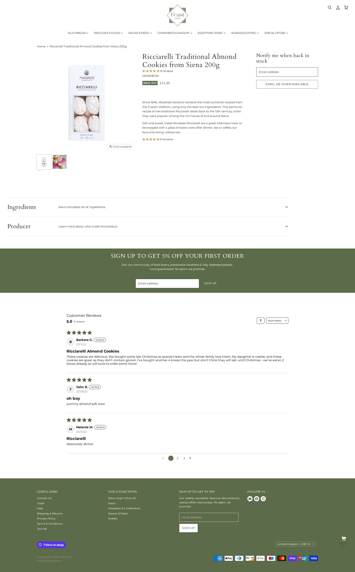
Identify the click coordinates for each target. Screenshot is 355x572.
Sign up (210, 283)
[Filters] (261, 320)
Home (41, 46)
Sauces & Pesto (118, 513)
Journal (42, 528)
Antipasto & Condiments (124, 508)
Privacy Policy (46, 518)
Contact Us (44, 498)
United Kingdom (294, 544)
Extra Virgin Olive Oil (122, 498)
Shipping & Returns (49, 513)
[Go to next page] (191, 458)
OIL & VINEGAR (77, 33)
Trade (40, 503)
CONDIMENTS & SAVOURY (174, 33)
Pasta (112, 503)
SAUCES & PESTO (139, 33)
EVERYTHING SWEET (211, 33)
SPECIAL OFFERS (275, 33)
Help (40, 508)
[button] (151, 71)
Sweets (113, 518)
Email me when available (287, 84)
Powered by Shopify (49, 560)
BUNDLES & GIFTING (244, 33)
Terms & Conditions (50, 523)
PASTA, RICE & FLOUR (107, 33)
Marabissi (150, 76)
